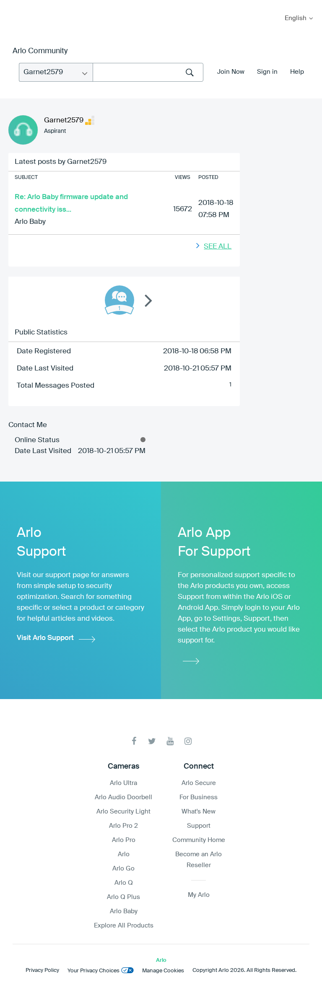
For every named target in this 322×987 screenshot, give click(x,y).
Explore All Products (123, 925)
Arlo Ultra (123, 783)
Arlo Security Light (123, 811)
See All (217, 246)
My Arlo (12, 5)
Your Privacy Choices (93, 971)
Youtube (170, 741)
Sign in (267, 72)
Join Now (230, 72)
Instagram (188, 741)
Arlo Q (123, 883)
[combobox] (148, 72)
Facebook (134, 741)
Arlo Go (123, 868)
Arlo (124, 854)
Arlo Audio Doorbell (123, 797)
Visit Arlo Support (45, 638)
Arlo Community (40, 51)
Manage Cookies (163, 971)
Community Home (198, 840)
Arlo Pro (123, 840)
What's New (199, 811)
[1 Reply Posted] (119, 300)
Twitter (152, 741)
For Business (198, 797)
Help (297, 72)
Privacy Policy (42, 970)
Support (198, 826)
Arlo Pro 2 (123, 826)
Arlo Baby (30, 221)
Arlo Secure (199, 783)
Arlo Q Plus (123, 897)
